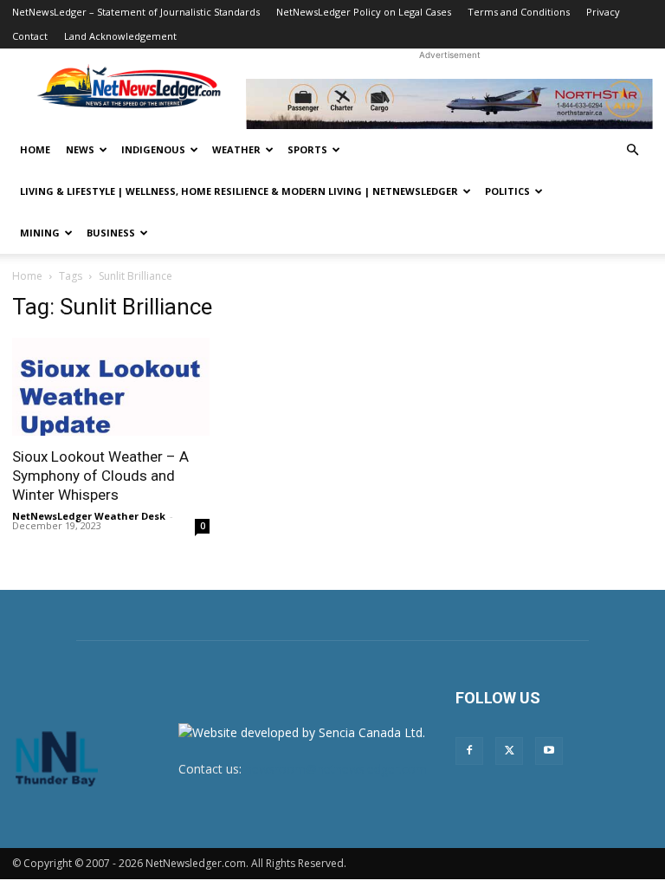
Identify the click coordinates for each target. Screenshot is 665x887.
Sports (307, 149)
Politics (507, 191)
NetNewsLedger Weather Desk (88, 515)
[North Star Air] (449, 104)
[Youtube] (549, 751)
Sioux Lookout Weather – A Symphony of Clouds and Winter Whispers (100, 475)
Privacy (603, 11)
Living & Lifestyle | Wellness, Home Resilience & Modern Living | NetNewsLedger (239, 191)
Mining (40, 232)
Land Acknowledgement (120, 35)
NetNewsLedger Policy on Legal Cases (363, 11)
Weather (236, 149)
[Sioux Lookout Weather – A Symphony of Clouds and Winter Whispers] (111, 387)
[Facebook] (469, 751)
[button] (632, 150)
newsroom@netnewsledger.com (336, 769)
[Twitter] (509, 751)
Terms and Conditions (519, 11)
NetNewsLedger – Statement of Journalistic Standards (136, 11)
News (80, 149)
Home (35, 149)
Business (111, 232)
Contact (30, 35)
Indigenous (153, 149)
